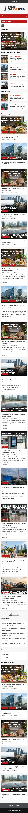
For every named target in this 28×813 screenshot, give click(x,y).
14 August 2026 (14, 564)
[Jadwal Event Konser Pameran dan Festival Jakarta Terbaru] (14, 230)
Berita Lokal (5, 41)
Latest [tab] (4, 53)
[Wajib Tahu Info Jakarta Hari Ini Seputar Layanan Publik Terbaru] (14, 440)
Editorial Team (6, 47)
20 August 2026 (14, 244)
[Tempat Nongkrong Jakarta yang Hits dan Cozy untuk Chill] (4, 106)
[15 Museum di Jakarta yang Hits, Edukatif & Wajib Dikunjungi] (4, 97)
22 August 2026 (14, 218)
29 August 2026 (14, 139)
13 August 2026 (14, 600)
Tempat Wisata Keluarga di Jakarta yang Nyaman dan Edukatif (13, 561)
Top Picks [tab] (18, 53)
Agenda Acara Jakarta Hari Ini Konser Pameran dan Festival (12, 597)
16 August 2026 (14, 491)
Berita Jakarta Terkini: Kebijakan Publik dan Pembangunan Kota (17, 85)
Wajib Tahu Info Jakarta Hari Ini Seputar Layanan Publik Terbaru (12, 451)
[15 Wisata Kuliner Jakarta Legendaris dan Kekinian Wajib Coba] (4, 59)
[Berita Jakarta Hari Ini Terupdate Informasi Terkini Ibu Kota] (14, 476)
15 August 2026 (14, 527)
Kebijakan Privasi (14, 805)
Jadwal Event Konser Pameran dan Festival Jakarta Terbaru (13, 644)
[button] (2, 16)
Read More (4, 282)
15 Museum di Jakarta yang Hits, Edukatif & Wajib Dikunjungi (12, 45)
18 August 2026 (14, 454)
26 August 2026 (14, 192)
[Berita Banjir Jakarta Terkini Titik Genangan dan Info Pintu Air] (14, 513)
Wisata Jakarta (13, 41)
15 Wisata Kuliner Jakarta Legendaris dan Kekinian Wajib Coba (17, 60)
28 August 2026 (14, 47)
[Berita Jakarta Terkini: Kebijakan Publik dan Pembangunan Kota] (4, 85)
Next (17, 614)
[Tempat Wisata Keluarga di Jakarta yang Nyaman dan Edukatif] (14, 549)
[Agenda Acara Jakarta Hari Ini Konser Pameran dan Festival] (14, 585)
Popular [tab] (10, 53)
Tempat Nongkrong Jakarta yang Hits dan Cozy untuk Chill (17, 107)
